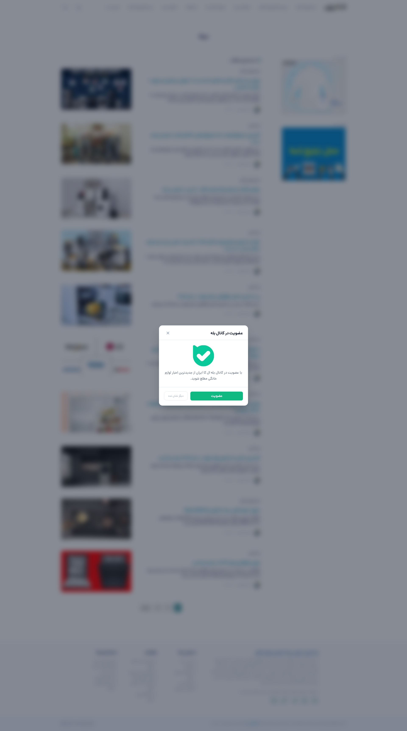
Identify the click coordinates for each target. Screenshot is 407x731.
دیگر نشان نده (176, 396)
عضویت (216, 396)
